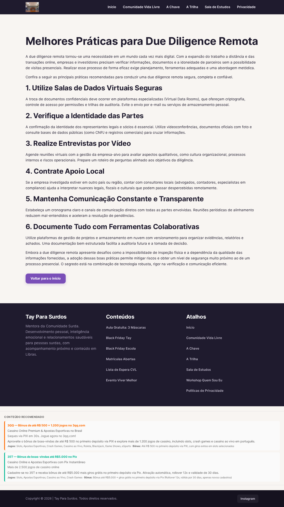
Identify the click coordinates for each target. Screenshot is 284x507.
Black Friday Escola (121, 348)
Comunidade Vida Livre (141, 7)
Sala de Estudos (217, 7)
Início (112, 7)
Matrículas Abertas (120, 359)
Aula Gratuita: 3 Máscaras (126, 327)
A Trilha (192, 7)
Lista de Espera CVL (121, 370)
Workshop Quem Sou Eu (204, 380)
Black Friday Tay (118, 338)
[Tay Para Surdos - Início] (32, 7)
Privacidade (246, 7)
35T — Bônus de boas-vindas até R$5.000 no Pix (42, 456)
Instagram (248, 498)
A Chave (173, 7)
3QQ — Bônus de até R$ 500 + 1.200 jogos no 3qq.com (46, 425)
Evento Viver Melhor (121, 380)
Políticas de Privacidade (204, 391)
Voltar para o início (46, 278)
